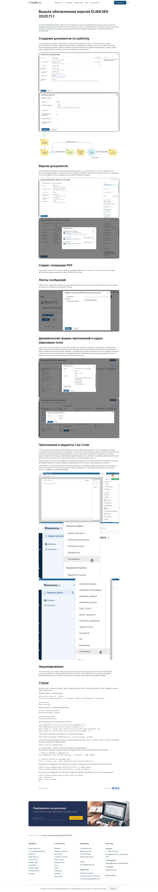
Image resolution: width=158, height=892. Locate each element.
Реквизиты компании (86, 873)
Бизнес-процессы (34, 848)
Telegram (122, 854)
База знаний (58, 854)
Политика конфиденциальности (90, 879)
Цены (86, 2)
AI (64, 2)
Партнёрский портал (86, 857)
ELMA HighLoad (33, 857)
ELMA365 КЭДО (33, 868)
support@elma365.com (113, 863)
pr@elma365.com (111, 870)
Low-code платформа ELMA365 (49, 25)
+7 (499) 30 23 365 (112, 851)
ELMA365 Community (61, 857)
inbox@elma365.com (112, 854)
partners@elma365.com (87, 865)
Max (107, 857)
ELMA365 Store (59, 862)
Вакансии (57, 873)
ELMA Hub (31, 854)
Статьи (56, 868)
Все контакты (110, 875)
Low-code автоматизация (36, 851)
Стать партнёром (85, 854)
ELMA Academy (59, 859)
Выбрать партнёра (86, 851)
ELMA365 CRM (33, 862)
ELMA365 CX (32, 865)
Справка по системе (60, 851)
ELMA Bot (31, 873)
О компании (58, 871)
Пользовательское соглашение (90, 876)
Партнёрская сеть (85, 848)
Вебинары (57, 848)
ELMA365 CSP (33, 859)
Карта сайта (58, 876)
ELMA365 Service (34, 871)
